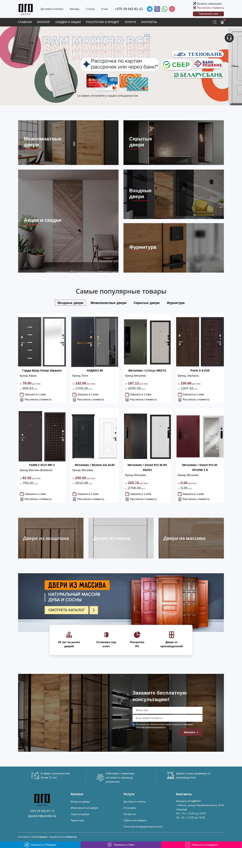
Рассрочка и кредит (102, 22)
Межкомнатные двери (84, 807)
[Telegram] (150, 9)
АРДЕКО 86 (95, 370)
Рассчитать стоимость (210, 7)
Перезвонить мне (208, 13)
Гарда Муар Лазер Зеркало (42, 370)
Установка (129, 807)
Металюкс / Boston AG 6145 (95, 465)
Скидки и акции (68, 22)
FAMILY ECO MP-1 (42, 465)
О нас (104, 9)
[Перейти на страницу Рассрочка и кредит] (121, 65)
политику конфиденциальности (150, 727)
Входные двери (80, 801)
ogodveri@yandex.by (42, 816)
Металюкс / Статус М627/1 (147, 370)
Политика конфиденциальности (143, 826)
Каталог (43, 22)
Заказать (190, 732)
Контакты (149, 22)
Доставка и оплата (51, 9)
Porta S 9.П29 (200, 370)
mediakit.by (71, 836)
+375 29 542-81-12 (129, 9)
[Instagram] (172, 9)
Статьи (90, 9)
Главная (25, 22)
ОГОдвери (42, 836)
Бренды (75, 9)
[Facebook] (164, 9)
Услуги (130, 22)
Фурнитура (77, 820)
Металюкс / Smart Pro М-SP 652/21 (147, 467)
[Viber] (157, 9)
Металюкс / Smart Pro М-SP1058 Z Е (200, 467)
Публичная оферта (134, 820)
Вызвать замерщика (209, 3)
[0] (222, 22)
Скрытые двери (80, 814)
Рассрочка (129, 814)
